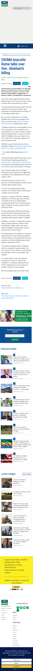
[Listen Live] (18, 46)
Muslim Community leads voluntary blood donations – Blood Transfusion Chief (21, 505)
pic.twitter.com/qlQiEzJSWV (16, 148)
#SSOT (3, 148)
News (21, 54)
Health (14, 638)
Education (15, 643)
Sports (14, 628)
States (14, 617)
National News (15, 54)
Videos (14, 636)
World (14, 619)
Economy (15, 641)
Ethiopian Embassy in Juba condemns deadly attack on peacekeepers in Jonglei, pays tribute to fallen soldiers (22, 443)
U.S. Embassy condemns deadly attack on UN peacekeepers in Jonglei (20, 457)
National (15, 615)
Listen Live (21, 319)
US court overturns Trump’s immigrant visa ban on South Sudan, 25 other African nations (21, 373)
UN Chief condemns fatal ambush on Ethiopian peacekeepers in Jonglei (20, 415)
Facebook (17, 83)
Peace (24, 54)
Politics (29, 54)
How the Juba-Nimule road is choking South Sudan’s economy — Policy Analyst (21, 387)
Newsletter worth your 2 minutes (15, 331)
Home (9, 54)
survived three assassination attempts (14, 162)
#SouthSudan (18, 146)
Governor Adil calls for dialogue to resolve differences (19, 481)
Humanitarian (16, 645)
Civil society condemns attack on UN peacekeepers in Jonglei (21, 429)
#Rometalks (27, 146)
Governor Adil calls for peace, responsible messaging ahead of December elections (19, 518)
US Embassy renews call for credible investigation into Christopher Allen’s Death (21, 401)
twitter (25, 83)
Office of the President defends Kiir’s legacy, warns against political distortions (21, 359)
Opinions (15, 630)
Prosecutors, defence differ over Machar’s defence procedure (21, 541)
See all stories (27, 474)
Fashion (15, 634)
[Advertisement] (16, 27)
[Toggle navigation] (5, 45)
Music (14, 632)
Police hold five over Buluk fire (12, 288)
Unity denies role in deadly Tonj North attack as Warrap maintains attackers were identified (21, 530)
